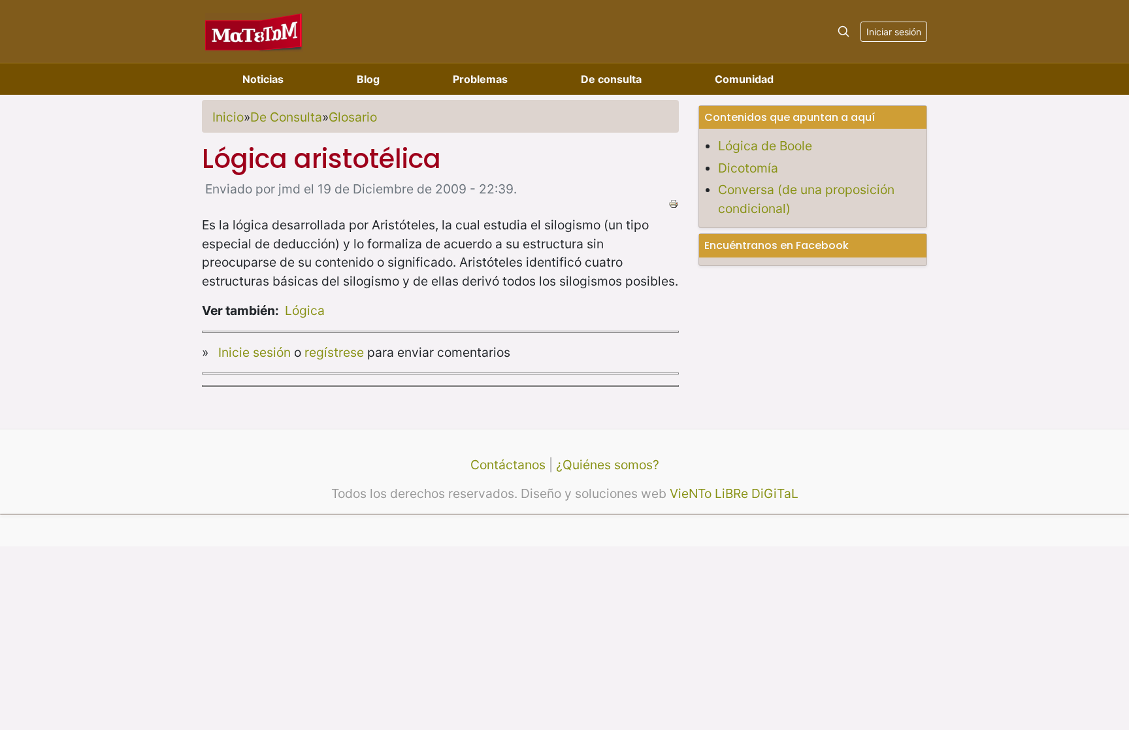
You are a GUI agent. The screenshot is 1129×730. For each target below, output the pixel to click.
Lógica (305, 310)
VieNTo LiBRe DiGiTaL (734, 493)
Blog (368, 79)
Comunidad (744, 79)
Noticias (263, 79)
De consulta (611, 79)
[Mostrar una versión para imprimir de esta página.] (673, 202)
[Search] (843, 31)
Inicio (228, 117)
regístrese (334, 352)
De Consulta (286, 117)
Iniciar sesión (893, 31)
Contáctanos (508, 465)
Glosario (353, 117)
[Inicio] (254, 31)
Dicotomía (748, 168)
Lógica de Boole (765, 146)
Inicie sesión (254, 352)
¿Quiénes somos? (607, 465)
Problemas (480, 79)
